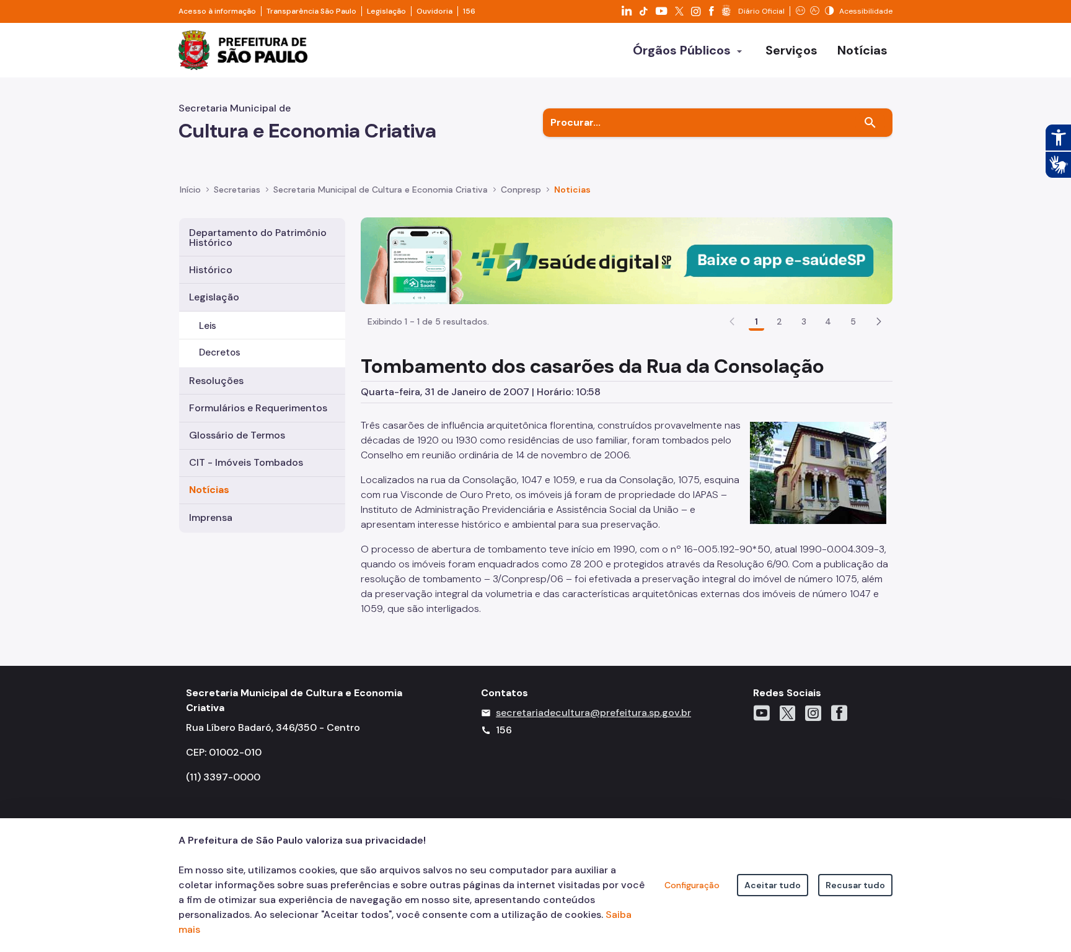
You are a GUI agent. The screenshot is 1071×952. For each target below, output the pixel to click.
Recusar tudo (855, 885)
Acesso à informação (217, 11)
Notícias (209, 489)
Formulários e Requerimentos (258, 407)
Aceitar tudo (772, 885)
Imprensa (210, 517)
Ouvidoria (434, 11)
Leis (207, 326)
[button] (879, 321)
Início (190, 189)
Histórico (210, 269)
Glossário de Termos (237, 435)
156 (469, 11)
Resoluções (216, 380)
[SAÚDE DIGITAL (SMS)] (626, 259)
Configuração (692, 885)
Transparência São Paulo (311, 11)
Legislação (386, 11)
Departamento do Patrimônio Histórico (258, 237)
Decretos (219, 352)
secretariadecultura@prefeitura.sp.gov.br (593, 712)
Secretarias (237, 189)
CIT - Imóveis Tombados (246, 462)
